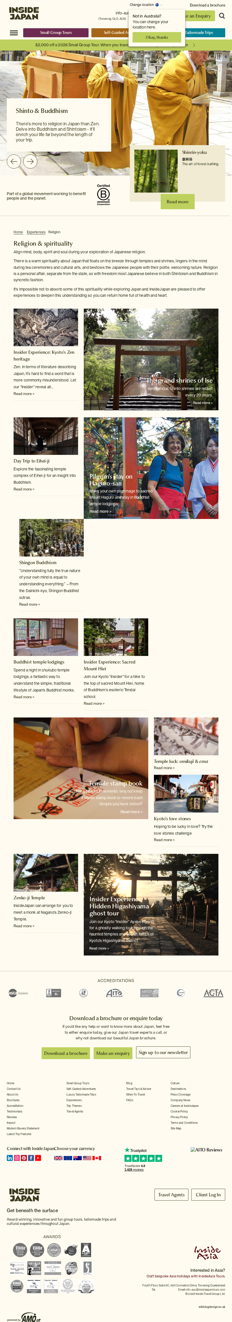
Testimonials (14, 1111)
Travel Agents (74, 1111)
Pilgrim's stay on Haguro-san (110, 479)
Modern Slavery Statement (23, 1128)
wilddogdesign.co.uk (212, 1306)
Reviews (12, 1117)
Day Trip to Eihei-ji (32, 461)
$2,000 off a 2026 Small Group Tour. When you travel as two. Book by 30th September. (112, 45)
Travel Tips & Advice (138, 1088)
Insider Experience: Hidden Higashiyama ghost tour (119, 906)
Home (18, 232)
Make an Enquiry (194, 16)
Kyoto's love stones (172, 818)
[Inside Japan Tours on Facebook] (31, 1157)
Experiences (36, 232)
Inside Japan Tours (24, 12)
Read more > (24, 394)
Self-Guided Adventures (124, 32)
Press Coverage (180, 1094)
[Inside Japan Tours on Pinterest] (24, 1157)
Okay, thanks (157, 37)
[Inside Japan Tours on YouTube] (38, 1157)
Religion (54, 232)
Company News (180, 1100)
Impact (11, 1122)
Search (220, 16)
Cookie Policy (179, 1111)
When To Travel (135, 1094)
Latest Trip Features (19, 1134)
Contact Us (14, 1088)
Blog (129, 1083)
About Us (12, 1094)
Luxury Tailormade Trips (192, 32)
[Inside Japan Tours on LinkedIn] (10, 1157)
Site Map (176, 1128)
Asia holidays (179, 1276)
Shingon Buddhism (37, 562)
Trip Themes (74, 1105)
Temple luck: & (181, 761)
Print (215, 232)
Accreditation (15, 1105)
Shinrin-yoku (194, 152)
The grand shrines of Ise (179, 380)
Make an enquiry (113, 1053)
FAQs (129, 1100)
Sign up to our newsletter (163, 1052)
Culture (175, 1083)
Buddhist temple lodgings (39, 662)
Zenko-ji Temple (29, 898)
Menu (14, 32)
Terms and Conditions (184, 1122)
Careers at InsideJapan (185, 1105)
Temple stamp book (116, 783)
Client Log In (208, 1195)
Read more (177, 201)
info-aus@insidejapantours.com (205, 1289)
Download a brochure (207, 5)
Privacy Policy (179, 1117)
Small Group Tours (56, 32)
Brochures (13, 1100)
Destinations (178, 1088)
